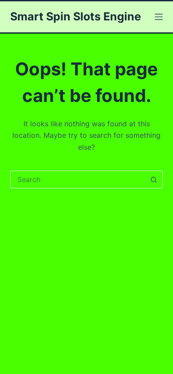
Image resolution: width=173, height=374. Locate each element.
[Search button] (153, 179)
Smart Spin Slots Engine (75, 16)
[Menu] (159, 17)
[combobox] (78, 179)
